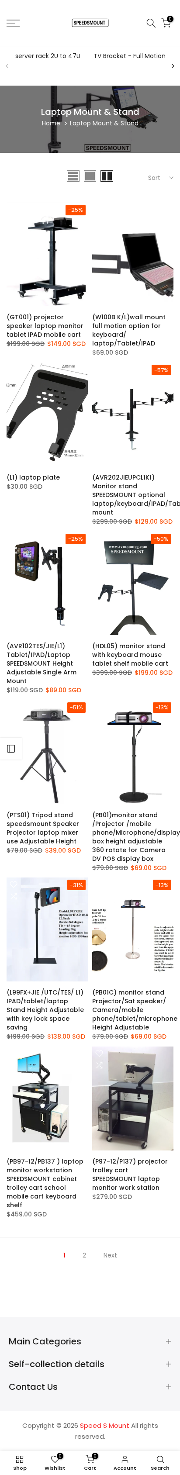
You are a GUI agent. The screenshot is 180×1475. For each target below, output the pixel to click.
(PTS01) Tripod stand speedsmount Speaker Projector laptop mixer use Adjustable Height (43, 828)
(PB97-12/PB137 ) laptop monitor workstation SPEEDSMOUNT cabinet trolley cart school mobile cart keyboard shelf (45, 1183)
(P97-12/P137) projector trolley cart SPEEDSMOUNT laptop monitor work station (130, 1174)
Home (51, 123)
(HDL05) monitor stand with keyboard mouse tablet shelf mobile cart (130, 655)
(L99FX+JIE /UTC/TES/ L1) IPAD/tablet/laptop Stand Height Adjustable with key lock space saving (45, 1010)
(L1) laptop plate (33, 477)
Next (110, 1255)
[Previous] (7, 66)
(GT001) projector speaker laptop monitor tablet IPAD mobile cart (45, 326)
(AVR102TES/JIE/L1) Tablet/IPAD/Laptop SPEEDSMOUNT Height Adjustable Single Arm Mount (41, 663)
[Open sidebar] (11, 749)
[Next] (172, 66)
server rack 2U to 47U (47, 56)
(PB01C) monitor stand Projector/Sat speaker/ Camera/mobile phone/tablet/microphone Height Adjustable (134, 1010)
